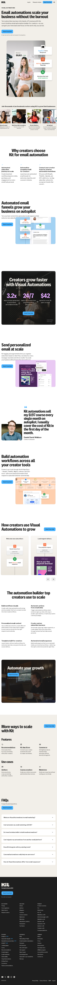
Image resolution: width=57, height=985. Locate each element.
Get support (22, 950)
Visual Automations (6, 959)
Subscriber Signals (5, 938)
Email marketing (5, 954)
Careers (39, 943)
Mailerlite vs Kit (41, 919)
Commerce (4, 963)
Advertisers (40, 954)
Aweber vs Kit (40, 926)
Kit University (23, 945)
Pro (38, 908)
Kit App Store (4, 961)
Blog (21, 936)
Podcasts (22, 943)
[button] (54, 2)
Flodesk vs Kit (40, 928)
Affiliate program (41, 950)
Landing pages (5, 945)
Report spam (23, 952)
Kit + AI (39, 912)
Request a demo (5, 912)
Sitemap (22, 959)
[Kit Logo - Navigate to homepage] (3, 2)
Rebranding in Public (24, 938)
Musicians (22, 919)
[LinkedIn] (14, 977)
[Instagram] (11, 977)
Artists (21, 905)
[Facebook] (8, 977)
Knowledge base (24, 954)
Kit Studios (40, 938)
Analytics (3, 936)
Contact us (40, 956)
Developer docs (41, 947)
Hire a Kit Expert (23, 947)
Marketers (22, 917)
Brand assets (40, 945)
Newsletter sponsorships (7, 941)
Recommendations (6, 950)
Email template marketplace (26, 941)
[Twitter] (5, 977)
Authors (21, 908)
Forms (3, 947)
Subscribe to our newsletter (26, 956)
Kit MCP (3, 943)
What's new (40, 910)
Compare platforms (42, 930)
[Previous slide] (48, 579)
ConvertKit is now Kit (42, 952)
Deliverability (4, 956)
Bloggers (22, 910)
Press (38, 941)
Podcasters (22, 923)
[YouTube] (2, 977)
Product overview (41, 905)
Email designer (5, 952)
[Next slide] (53, 579)
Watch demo (4, 910)
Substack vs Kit (41, 923)
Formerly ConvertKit (7, 888)
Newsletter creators (25, 921)
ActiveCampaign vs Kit (42, 917)
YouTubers (22, 926)
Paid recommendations (7, 965)
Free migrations (5, 908)
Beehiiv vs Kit (40, 921)
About (38, 936)
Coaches (22, 912)
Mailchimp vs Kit (41, 914)
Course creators (24, 914)
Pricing (3, 905)
